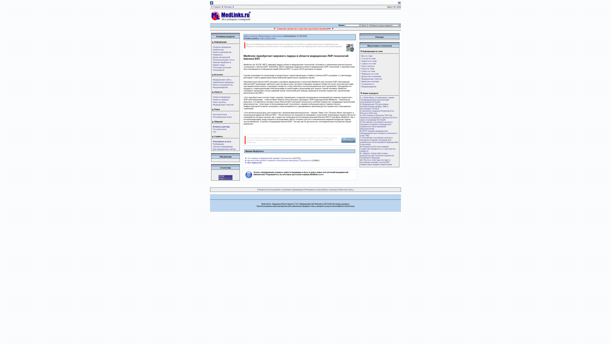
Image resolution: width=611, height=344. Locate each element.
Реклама (228, 7)
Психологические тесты (224, 60)
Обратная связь (345, 190)
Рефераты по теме (370, 74)
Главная (217, 7)
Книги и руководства (222, 52)
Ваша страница (330, 190)
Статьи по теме (369, 58)
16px (268, 38)
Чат (214, 132)
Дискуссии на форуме (371, 76)
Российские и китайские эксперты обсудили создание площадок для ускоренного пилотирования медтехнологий (376, 125)
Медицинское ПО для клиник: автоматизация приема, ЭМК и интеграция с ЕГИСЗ (374, 106)
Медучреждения (220, 87)
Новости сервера (221, 100)
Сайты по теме (368, 71)
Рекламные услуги (313, 190)
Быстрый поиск (220, 114)
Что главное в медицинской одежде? (264, 158)
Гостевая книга (220, 129)
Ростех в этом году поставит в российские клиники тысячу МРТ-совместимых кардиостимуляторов (376, 162)
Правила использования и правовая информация (280, 190)
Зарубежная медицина (223, 82)
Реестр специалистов (223, 85)
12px (262, 38)
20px (273, 38)
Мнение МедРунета (222, 62)
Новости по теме (369, 61)
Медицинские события (223, 105)
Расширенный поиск (222, 117)
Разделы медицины (222, 47)
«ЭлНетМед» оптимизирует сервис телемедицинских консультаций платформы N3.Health (377, 100)
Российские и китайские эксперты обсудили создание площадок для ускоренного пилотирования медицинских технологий (379, 141)
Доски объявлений (221, 57)
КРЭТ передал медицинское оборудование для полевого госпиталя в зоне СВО (378, 133)
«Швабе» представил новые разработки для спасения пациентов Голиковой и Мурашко (377, 155)
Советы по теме (369, 64)
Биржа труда (219, 65)
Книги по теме (368, 69)
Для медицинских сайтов (224, 149)
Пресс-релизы (219, 102)
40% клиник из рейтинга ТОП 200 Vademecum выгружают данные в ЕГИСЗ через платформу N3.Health (378, 117)
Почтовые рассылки (222, 67)
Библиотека (218, 50)
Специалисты (368, 84)
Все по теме (367, 56)
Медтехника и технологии (270, 36)
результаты (287, 158)
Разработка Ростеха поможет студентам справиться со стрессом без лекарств (378, 149)
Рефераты (218, 55)
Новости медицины (222, 97)
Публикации (218, 144)
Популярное (218, 70)
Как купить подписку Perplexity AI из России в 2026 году (377, 112)
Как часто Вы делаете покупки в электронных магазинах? (273, 160)
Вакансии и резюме (370, 81)
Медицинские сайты (222, 80)
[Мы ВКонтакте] (211, 4)
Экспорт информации (223, 147)
